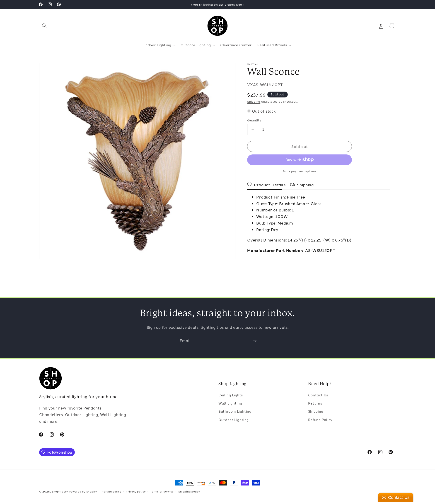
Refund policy (111, 491)
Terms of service (162, 491)
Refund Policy (320, 419)
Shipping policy (189, 491)
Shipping (253, 101)
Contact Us (318, 395)
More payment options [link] (300, 171)
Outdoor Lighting (233, 419)
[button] (44, 26)
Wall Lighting (230, 403)
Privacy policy (135, 491)
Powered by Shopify (83, 491)
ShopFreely (60, 491)
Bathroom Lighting (234, 411)
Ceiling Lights (230, 395)
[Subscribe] (255, 340)
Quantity (254, 120)
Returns (315, 403)
